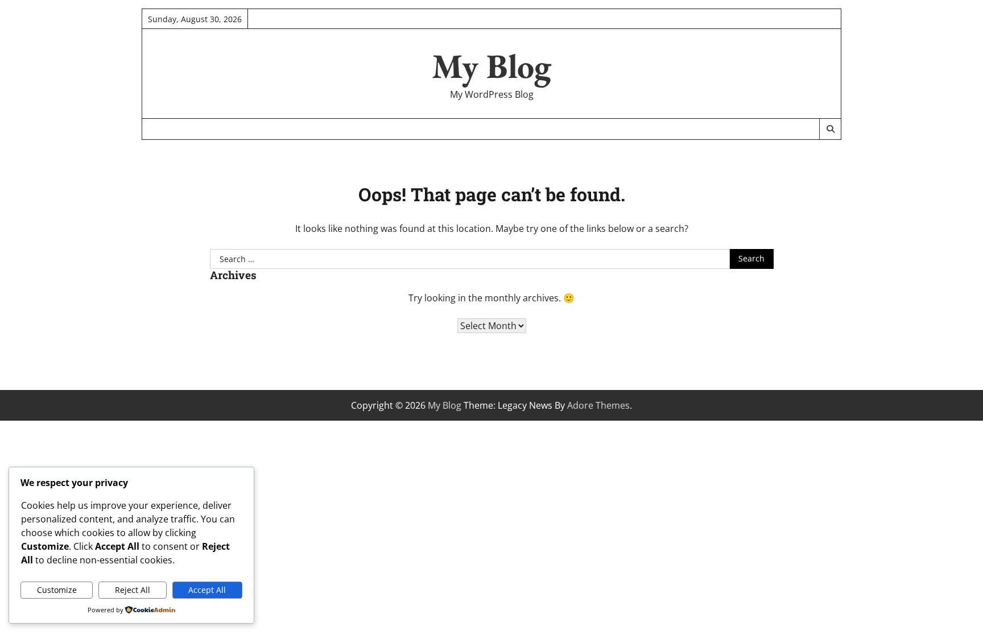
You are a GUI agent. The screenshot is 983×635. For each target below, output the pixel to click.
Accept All (207, 589)
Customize (57, 589)
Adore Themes (598, 405)
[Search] (830, 129)
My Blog (491, 66)
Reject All (132, 589)
